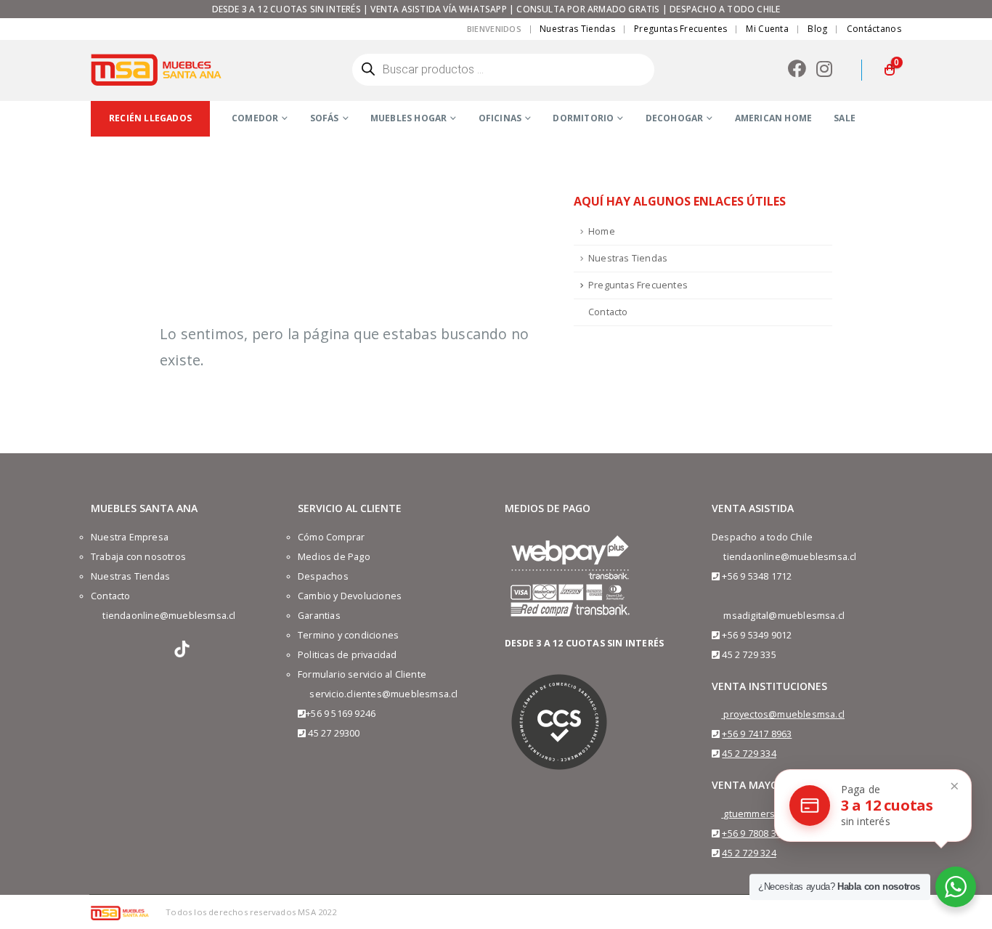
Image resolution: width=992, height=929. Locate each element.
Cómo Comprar (331, 537)
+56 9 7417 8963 (757, 734)
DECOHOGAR (675, 118)
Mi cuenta (767, 29)
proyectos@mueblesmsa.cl (784, 714)
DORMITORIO (583, 118)
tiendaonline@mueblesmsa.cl (168, 615)
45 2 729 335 (749, 655)
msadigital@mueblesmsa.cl (784, 615)
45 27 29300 (333, 733)
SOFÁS (324, 118)
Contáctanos (874, 29)
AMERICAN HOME (774, 118)
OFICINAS (500, 118)
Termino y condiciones (348, 635)
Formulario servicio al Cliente (362, 674)
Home (601, 231)
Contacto (608, 312)
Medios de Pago (334, 557)
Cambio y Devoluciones (350, 596)
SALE (844, 118)
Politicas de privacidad (347, 655)
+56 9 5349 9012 (757, 635)
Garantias (319, 615)
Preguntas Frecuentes (680, 29)
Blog (817, 29)
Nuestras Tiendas (577, 29)
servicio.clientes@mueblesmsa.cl (383, 694)
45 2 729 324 (749, 853)
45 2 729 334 (749, 753)
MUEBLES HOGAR (408, 118)
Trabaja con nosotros (138, 557)
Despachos (323, 576)
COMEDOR (255, 118)
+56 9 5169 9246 (340, 713)
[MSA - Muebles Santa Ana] (156, 70)
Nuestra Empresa (129, 537)
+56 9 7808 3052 (757, 833)
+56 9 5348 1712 (757, 576)
